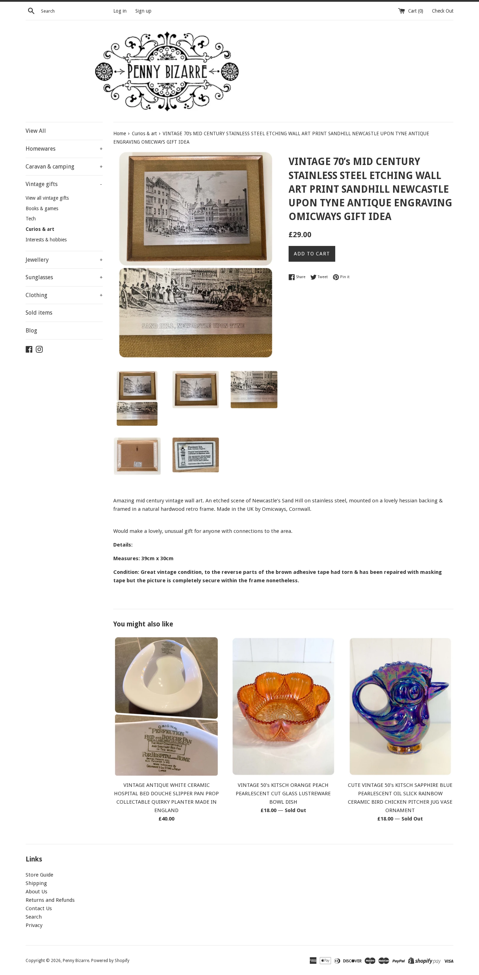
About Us (36, 891)
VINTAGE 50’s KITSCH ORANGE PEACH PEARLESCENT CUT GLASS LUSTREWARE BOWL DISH (283, 793)
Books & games (42, 208)
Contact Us (39, 908)
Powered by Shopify (110, 960)
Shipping (36, 883)
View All (36, 131)
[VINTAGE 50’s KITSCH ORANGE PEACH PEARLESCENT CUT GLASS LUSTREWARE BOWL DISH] (283, 706)
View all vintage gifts (47, 198)
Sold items (39, 312)
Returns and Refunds (50, 900)
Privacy (34, 925)
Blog (31, 330)
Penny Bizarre (76, 960)
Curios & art (40, 229)
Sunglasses (64, 277)
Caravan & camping (64, 166)
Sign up (143, 11)
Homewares (64, 148)
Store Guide (39, 875)
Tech (31, 218)
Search (34, 917)
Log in (120, 11)
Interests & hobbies (46, 239)
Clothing (64, 295)
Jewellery (64, 259)
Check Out (442, 11)
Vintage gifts (64, 184)
